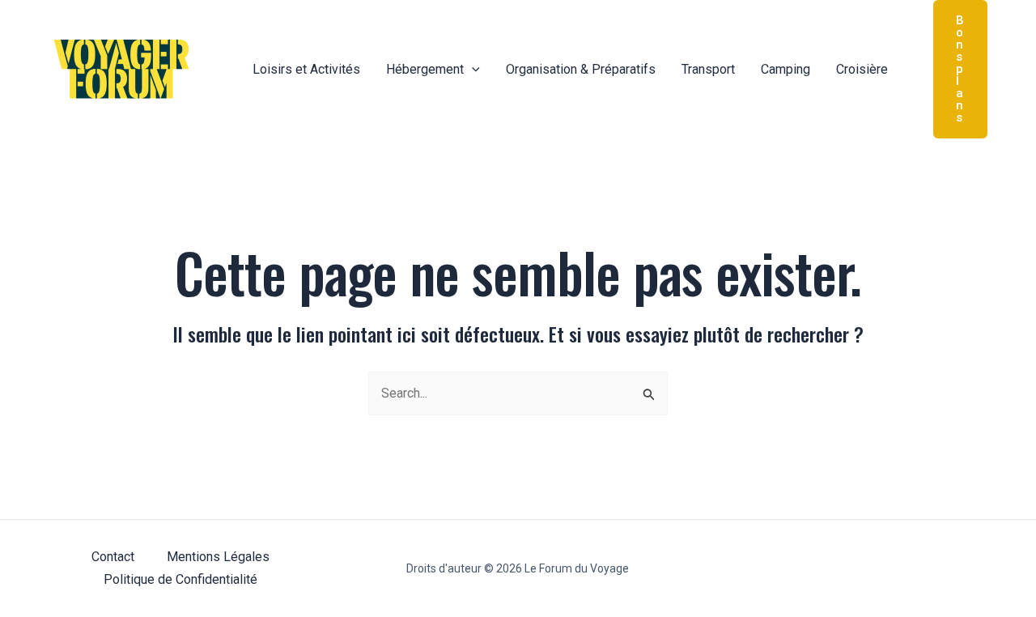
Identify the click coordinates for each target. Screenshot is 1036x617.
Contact (112, 556)
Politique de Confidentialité (180, 579)
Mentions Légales (218, 556)
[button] (472, 70)
